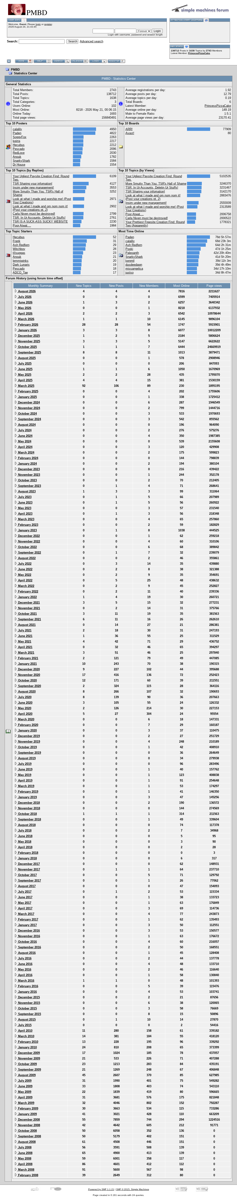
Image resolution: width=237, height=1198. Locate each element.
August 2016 (26, 953)
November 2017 (28, 869)
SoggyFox (19, 137)
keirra (16, 141)
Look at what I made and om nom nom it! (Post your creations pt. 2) (40, 208)
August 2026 (26, 291)
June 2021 (24, 636)
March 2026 (25, 319)
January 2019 (27, 797)
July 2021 (24, 630)
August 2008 (26, 1142)
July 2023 (24, 497)
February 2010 (27, 1042)
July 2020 (24, 697)
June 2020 (24, 702)
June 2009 (24, 1086)
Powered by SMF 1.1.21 (101, 1189)
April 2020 (24, 714)
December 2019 (28, 736)
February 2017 (27, 919)
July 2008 (24, 1147)
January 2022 (27, 597)
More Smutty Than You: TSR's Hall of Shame (155, 183)
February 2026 (27, 324)
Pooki (129, 249)
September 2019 (29, 752)
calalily (17, 129)
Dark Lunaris (21, 264)
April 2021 (24, 647)
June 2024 (24, 436)
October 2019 (27, 747)
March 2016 (25, 980)
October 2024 (27, 413)
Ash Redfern (21, 245)
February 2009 (27, 1108)
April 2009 (24, 1097)
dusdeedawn (133, 264)
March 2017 (25, 914)
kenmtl (129, 260)
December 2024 (28, 402)
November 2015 (28, 1003)
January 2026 (27, 330)
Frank (16, 241)
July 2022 (24, 563)
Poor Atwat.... (22, 225)
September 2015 (29, 1014)
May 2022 (24, 575)
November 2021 (28, 608)
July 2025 (24, 363)
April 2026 (24, 313)
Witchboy (19, 249)
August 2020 (26, 691)
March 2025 (25, 386)
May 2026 (24, 308)
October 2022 (27, 547)
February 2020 (27, 725)
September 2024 (29, 419)
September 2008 (29, 1136)
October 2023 (27, 480)
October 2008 (27, 1130)
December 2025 (28, 335)
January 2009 (27, 1114)
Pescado (19, 149)
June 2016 (24, 964)
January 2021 (27, 663)
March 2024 (25, 452)
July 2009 (24, 1080)
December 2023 (28, 469)
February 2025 (27, 391)
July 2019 (24, 764)
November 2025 (28, 341)
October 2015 (27, 1008)
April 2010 (24, 1030)
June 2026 (24, 302)
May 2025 (24, 374)
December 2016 (28, 930)
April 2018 (24, 847)
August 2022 (26, 558)
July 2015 (24, 1025)
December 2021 (28, 602)
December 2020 (28, 669)
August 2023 (26, 491)
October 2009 (27, 1064)
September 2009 (29, 1069)
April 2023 (24, 513)
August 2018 (26, 825)
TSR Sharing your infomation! (32, 183)
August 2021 (26, 625)
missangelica (134, 268)
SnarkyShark (21, 160)
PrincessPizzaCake (199, 53)
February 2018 (27, 852)
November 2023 (28, 474)
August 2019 (26, 758)
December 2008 (28, 1119)
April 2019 (24, 780)
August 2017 (26, 886)
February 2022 (27, 591)
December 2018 (28, 802)
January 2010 (27, 1047)
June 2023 (24, 502)
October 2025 (27, 347)
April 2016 (24, 975)
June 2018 (24, 836)
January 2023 (27, 530)
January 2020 (27, 730)
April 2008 (24, 1164)
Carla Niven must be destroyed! (34, 213)
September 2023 (29, 486)
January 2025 (27, 397)
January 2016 (27, 991)
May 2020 (24, 708)
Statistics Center (25, 73)
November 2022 (28, 541)
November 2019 (28, 741)
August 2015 (26, 1019)
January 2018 (27, 858)
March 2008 (25, 1169)
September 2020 (29, 686)
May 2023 (24, 508)
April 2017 (24, 908)
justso (129, 272)
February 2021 (27, 658)
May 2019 (24, 775)
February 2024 (27, 458)
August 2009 (26, 1075)
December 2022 (28, 536)
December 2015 (28, 997)
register (48, 24)
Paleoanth (132, 253)
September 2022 (29, 552)
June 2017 (24, 897)
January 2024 (27, 463)
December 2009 (28, 1053)
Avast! (129, 133)
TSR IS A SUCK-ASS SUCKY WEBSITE (40, 221)
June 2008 (24, 1153)
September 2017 (29, 880)
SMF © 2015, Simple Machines (132, 1189)
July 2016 (24, 958)
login (38, 24)
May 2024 (24, 441)
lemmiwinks (20, 260)
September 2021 (29, 619)
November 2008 (28, 1125)
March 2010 (25, 1036)
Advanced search (91, 41)
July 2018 (24, 830)
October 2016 (27, 941)
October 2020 (27, 680)
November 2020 (28, 675)
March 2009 (25, 1103)
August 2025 (26, 358)
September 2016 (29, 947)
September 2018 (29, 819)
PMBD (15, 69)
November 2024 (28, 408)
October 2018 (27, 814)
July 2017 (24, 891)
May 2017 (24, 903)
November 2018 (28, 808)
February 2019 (27, 791)
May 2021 (24, 641)
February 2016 (27, 986)
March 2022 (25, 586)
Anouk (17, 156)
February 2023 (27, 524)
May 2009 (24, 1092)
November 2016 (28, 936)
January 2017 (27, 925)
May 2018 (24, 841)
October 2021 (27, 613)
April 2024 (24, 447)
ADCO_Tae (20, 272)
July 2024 (24, 430)
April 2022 (24, 580)
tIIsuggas (19, 253)
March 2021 (25, 652)
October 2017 (27, 875)
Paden (17, 133)
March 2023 (25, 519)
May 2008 (24, 1158)
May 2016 (24, 969)
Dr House (19, 164)
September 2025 (29, 352)
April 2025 (24, 380)
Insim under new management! (33, 187)
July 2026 (24, 297)
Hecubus (19, 145)
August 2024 (26, 424)
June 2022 (24, 569)
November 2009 (28, 1058)
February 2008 (27, 1175)
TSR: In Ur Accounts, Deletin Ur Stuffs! (39, 217)
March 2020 (25, 719)
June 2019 (24, 769)
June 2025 (24, 369)
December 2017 (28, 864)
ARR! (129, 129)
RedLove (19, 152)
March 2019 (25, 786)
